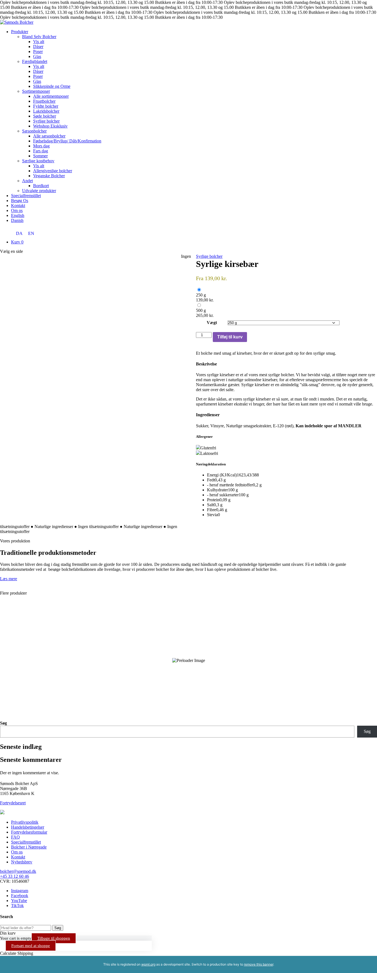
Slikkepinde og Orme (51, 86)
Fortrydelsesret (13, 802)
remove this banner (258, 964)
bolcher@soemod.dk (18, 871)
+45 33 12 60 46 (14, 876)
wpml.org (148, 964)
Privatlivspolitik (24, 822)
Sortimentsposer (36, 91)
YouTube (19, 900)
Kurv (17, 242)
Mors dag (41, 146)
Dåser (38, 46)
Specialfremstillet (26, 195)
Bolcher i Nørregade (29, 847)
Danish (17, 220)
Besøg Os (19, 200)
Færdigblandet (34, 61)
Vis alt (38, 41)
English (17, 215)
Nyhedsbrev (21, 862)
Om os (17, 210)
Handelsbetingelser (27, 827)
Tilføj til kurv (230, 337)
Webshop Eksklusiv (50, 126)
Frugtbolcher (44, 101)
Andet (27, 180)
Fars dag (40, 151)
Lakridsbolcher (46, 111)
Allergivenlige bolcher (52, 170)
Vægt (212, 322)
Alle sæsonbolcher (49, 136)
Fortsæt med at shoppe (30, 945)
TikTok (17, 905)
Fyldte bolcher (45, 106)
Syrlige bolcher (46, 121)
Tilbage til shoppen (53, 938)
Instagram (19, 890)
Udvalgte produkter (39, 190)
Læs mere (8, 578)
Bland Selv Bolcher (39, 36)
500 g (201, 310)
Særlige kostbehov (38, 160)
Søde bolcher (44, 116)
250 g (201, 295)
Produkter (19, 31)
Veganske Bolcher (49, 175)
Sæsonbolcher (34, 131)
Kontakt (18, 205)
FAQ (15, 837)
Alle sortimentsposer (51, 96)
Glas (37, 56)
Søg (3, 723)
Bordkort (41, 185)
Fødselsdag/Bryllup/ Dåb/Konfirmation (67, 141)
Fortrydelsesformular (29, 832)
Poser (38, 51)
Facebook (19, 895)
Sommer (40, 155)
